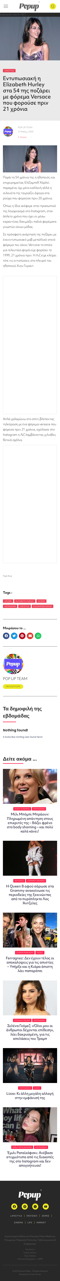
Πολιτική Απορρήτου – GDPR (30, 1259)
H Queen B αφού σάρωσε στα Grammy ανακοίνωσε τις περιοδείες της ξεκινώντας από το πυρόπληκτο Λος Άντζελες (30, 895)
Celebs (8, 601)
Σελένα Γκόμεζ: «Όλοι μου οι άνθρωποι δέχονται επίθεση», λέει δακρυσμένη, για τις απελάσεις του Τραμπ (30, 1032)
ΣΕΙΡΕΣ (45, 1216)
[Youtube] (46, 1206)
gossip (41, 601)
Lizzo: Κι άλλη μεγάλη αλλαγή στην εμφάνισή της (29, 1095)
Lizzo (37, 1088)
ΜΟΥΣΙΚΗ (32, 1216)
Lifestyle (24, 606)
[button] (6, 636)
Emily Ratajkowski (22, 1147)
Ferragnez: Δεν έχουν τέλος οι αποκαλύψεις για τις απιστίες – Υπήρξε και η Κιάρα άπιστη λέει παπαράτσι (30, 964)
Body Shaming (22, 809)
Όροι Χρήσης (30, 1256)
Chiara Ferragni (24, 952)
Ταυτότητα (30, 1249)
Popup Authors (30, 1252)
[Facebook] (14, 1206)
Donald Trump (22, 1020)
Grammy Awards (36, 880)
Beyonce (19, 880)
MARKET (41, 1222)
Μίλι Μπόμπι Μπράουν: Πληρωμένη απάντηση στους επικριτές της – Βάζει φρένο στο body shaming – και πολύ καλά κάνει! (30, 822)
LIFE (30, 1222)
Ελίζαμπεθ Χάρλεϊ (42, 606)
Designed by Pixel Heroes (30, 1274)
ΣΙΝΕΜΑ (18, 1222)
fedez (40, 952)
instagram (10, 606)
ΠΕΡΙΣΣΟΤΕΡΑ (13, 686)
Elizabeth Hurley (25, 601)
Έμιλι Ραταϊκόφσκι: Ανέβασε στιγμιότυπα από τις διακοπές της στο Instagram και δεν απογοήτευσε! (30, 1159)
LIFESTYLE (9, 70)
